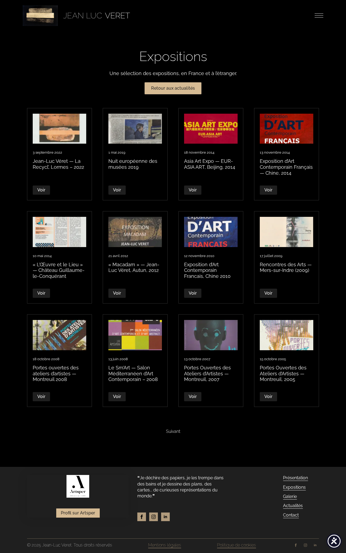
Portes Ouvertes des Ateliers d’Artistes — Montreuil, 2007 (207, 373)
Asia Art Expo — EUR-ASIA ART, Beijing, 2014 (209, 164)
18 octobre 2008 (46, 359)
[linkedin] (165, 516)
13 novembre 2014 (275, 152)
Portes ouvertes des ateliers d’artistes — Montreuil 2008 (56, 373)
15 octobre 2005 (273, 359)
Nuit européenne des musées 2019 (132, 164)
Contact (291, 515)
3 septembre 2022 (47, 152)
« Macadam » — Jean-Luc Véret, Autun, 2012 (133, 267)
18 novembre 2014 (199, 152)
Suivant (173, 431)
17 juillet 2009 (271, 256)
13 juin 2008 (118, 359)
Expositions (294, 487)
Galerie (290, 496)
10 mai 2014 (42, 256)
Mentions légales (164, 545)
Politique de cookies (236, 545)
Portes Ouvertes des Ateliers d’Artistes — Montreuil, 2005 (283, 373)
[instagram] (153, 516)
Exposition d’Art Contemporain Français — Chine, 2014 (286, 167)
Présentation (295, 477)
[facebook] (141, 516)
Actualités (293, 505)
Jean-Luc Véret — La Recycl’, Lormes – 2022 (58, 164)
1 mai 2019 (116, 152)
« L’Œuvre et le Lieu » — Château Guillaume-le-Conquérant (59, 270)
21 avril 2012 (118, 256)
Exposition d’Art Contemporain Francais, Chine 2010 (207, 270)
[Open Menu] (319, 15)
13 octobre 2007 (197, 359)
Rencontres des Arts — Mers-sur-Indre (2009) (286, 267)
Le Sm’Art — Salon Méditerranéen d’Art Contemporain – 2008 (133, 373)
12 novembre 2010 (199, 256)
